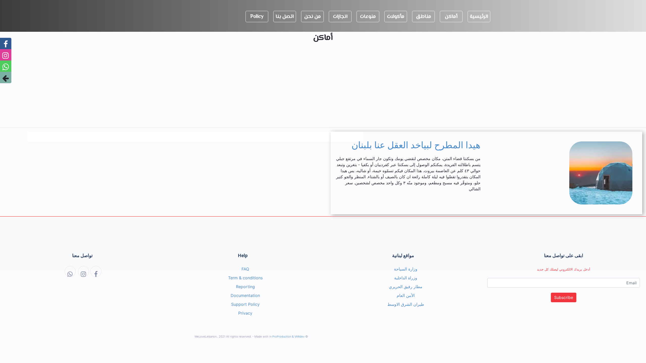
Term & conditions (245, 277)
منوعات (368, 17)
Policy (256, 17)
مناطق (423, 17)
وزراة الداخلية (405, 277)
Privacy (245, 313)
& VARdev (298, 336)
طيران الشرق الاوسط (405, 304)
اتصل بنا (285, 17)
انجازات (340, 17)
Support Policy (245, 304)
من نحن (312, 17)
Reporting (245, 286)
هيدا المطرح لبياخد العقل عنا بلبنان (416, 145)
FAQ (245, 268)
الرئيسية (479, 17)
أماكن (451, 17)
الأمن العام (406, 295)
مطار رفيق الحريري (405, 286)
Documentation (245, 295)
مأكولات (395, 17)
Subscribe (563, 297)
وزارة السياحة (405, 268)
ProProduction (281, 336)
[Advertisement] (323, 88)
